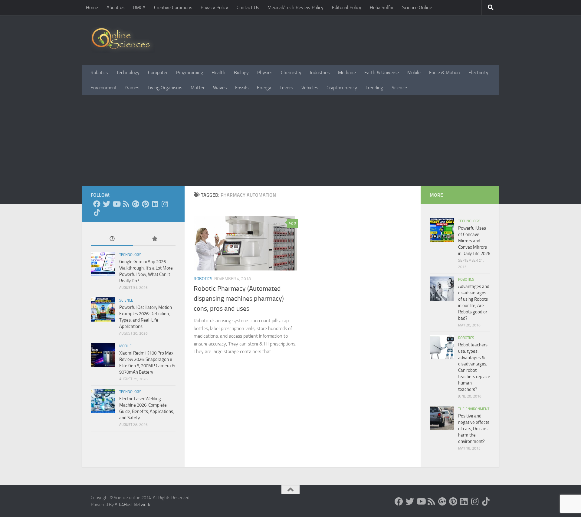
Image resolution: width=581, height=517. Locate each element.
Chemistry (291, 72)
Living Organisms (165, 87)
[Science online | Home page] (123, 40)
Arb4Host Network (132, 504)
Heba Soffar (382, 7)
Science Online (417, 7)
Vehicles (309, 87)
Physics (264, 72)
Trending (374, 87)
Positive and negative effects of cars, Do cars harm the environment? (473, 428)
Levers (286, 87)
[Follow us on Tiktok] (96, 212)
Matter (198, 87)
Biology (241, 72)
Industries (320, 72)
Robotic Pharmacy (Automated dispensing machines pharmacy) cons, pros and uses (239, 298)
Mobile (414, 72)
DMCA (139, 7)
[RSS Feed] (126, 204)
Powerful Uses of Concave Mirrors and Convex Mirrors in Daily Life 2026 (474, 240)
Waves (220, 87)
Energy (264, 87)
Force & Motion (444, 72)
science (126, 300)
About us (115, 7)
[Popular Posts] (154, 239)
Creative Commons (173, 7)
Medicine (347, 72)
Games (132, 87)
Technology (128, 72)
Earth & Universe (381, 72)
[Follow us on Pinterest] (145, 204)
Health (218, 72)
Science (399, 87)
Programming (189, 72)
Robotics (99, 72)
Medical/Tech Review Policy (295, 7)
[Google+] (135, 204)
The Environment (473, 409)
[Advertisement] (290, 140)
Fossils (241, 87)
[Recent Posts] (112, 239)
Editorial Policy (346, 7)
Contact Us (248, 7)
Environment (103, 87)
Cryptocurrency (342, 87)
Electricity (478, 72)
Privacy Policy (214, 7)
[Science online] (96, 204)
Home (92, 7)
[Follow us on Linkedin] (155, 204)
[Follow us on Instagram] (164, 204)
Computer (158, 72)
